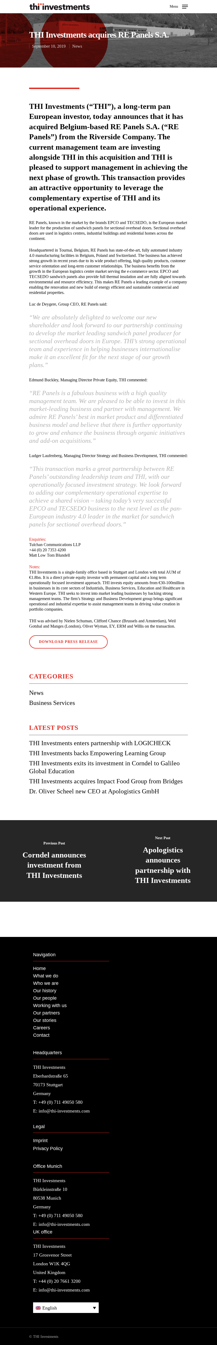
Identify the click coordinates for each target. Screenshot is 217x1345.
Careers (41, 1027)
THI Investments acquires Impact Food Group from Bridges (106, 781)
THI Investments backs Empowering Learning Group (97, 753)
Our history (44, 990)
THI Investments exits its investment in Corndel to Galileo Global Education (104, 767)
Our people (45, 998)
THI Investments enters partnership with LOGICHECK (100, 743)
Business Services (52, 702)
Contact (41, 1035)
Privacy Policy (48, 1148)
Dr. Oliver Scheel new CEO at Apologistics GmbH (94, 791)
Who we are (45, 983)
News (77, 46)
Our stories (44, 1020)
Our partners (46, 1013)
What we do (45, 975)
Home (39, 968)
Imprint (40, 1140)
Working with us (50, 1005)
